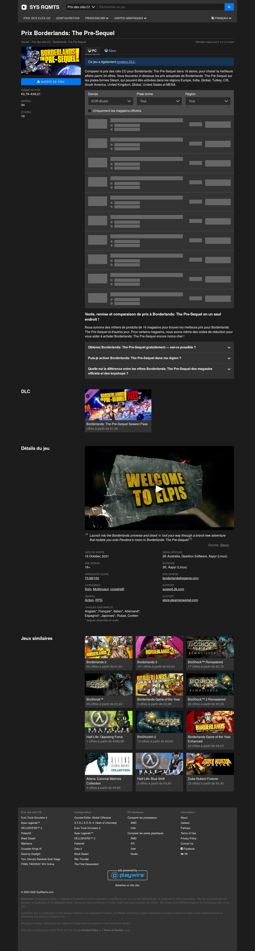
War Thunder (81, 859)
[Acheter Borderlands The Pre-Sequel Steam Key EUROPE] (159, 260)
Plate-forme (145, 94)
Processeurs (95, 18)
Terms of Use (188, 833)
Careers (185, 823)
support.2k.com (173, 589)
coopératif (117, 589)
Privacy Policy (188, 838)
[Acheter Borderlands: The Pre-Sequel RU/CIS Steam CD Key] (159, 279)
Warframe (26, 843)
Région (190, 94)
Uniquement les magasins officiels (117, 110)
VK (185, 854)
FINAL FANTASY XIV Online (37, 864)
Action (89, 600)
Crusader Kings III (31, 848)
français (221, 18)
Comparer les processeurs (142, 817)
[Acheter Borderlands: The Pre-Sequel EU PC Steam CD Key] (159, 124)
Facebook (189, 848)
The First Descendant (86, 864)
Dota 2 (78, 848)
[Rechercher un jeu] (229, 7)
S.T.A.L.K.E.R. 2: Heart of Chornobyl (95, 823)
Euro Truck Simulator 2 (34, 817)
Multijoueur (101, 589)
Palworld (26, 833)
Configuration (67, 18)
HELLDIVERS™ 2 (31, 828)
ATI (133, 843)
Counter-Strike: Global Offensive (92, 817)
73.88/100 (92, 578)
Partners (185, 828)
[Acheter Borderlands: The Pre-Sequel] (159, 202)
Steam (224, 545)
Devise (93, 94)
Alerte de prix (52, 82)
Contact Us (187, 843)
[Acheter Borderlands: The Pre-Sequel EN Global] (159, 298)
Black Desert (28, 838)
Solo (88, 589)
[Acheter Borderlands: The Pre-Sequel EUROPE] (159, 144)
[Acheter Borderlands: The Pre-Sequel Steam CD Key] (159, 221)
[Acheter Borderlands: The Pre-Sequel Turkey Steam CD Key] (159, 240)
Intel (133, 828)
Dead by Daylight (30, 854)
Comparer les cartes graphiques (145, 833)
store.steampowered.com (180, 600)
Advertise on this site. (127, 885)
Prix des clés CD (37, 18)
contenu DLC (126, 61)
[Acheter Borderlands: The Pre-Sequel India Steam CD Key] (159, 163)
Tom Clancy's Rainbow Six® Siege (40, 859)
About (184, 817)
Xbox (112, 50)
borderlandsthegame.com (181, 578)
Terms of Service (113, 930)
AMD (133, 823)
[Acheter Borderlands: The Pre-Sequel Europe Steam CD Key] (159, 182)
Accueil (40, 7)
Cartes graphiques (129, 18)
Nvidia (134, 854)
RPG (98, 600)
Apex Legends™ (30, 823)
